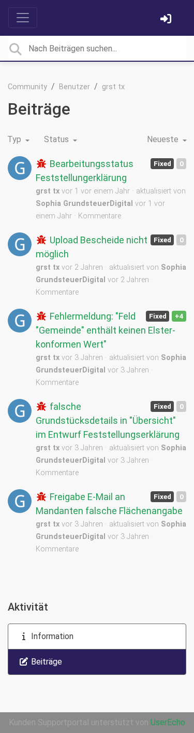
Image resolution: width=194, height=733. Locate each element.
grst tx (113, 86)
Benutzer (74, 86)
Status (57, 139)
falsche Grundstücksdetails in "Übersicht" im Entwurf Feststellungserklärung (108, 420)
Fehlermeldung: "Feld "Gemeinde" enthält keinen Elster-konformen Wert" (105, 330)
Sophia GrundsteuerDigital (84, 203)
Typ (15, 139)
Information (51, 636)
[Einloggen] (167, 20)
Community (27, 86)
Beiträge (45, 662)
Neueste (164, 139)
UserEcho (168, 722)
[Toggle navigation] (22, 17)
